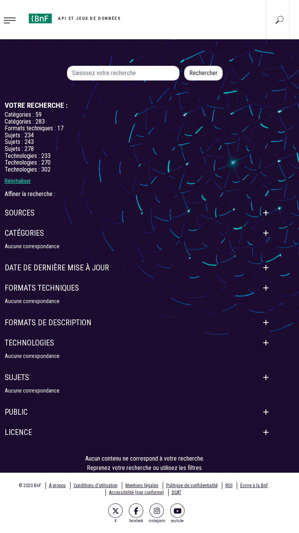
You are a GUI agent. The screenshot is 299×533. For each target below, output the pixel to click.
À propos (57, 485)
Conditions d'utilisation (96, 485)
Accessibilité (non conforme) (136, 492)
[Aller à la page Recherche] (279, 19)
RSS (228, 485)
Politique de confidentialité (192, 485)
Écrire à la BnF (254, 485)
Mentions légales (141, 485)
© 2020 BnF (30, 485)
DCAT (176, 492)
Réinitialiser (18, 180)
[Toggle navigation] (12, 20)
